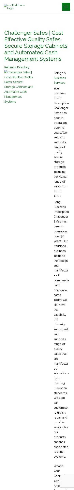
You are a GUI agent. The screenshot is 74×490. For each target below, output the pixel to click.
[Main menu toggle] (66, 7)
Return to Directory (16, 67)
